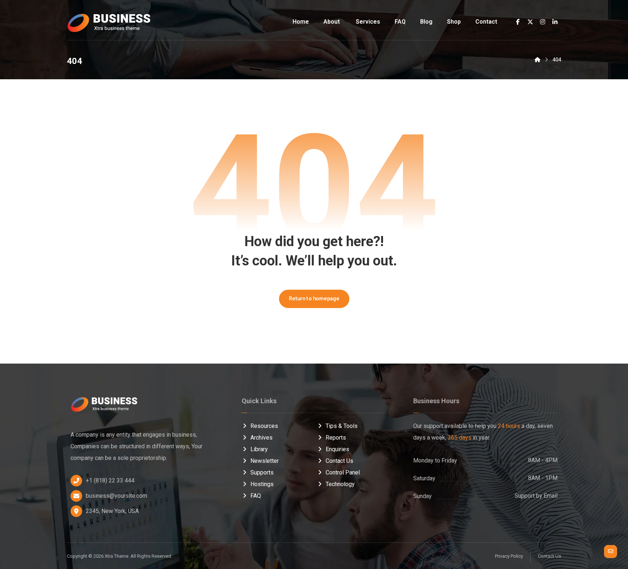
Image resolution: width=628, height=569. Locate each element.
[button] (518, 22)
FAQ (255, 495)
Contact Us (339, 460)
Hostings (262, 484)
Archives (261, 437)
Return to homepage (314, 299)
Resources (264, 425)
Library (259, 449)
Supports (262, 472)
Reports (336, 437)
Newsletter (264, 460)
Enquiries (337, 449)
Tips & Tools (342, 425)
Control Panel (343, 472)
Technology (340, 484)
